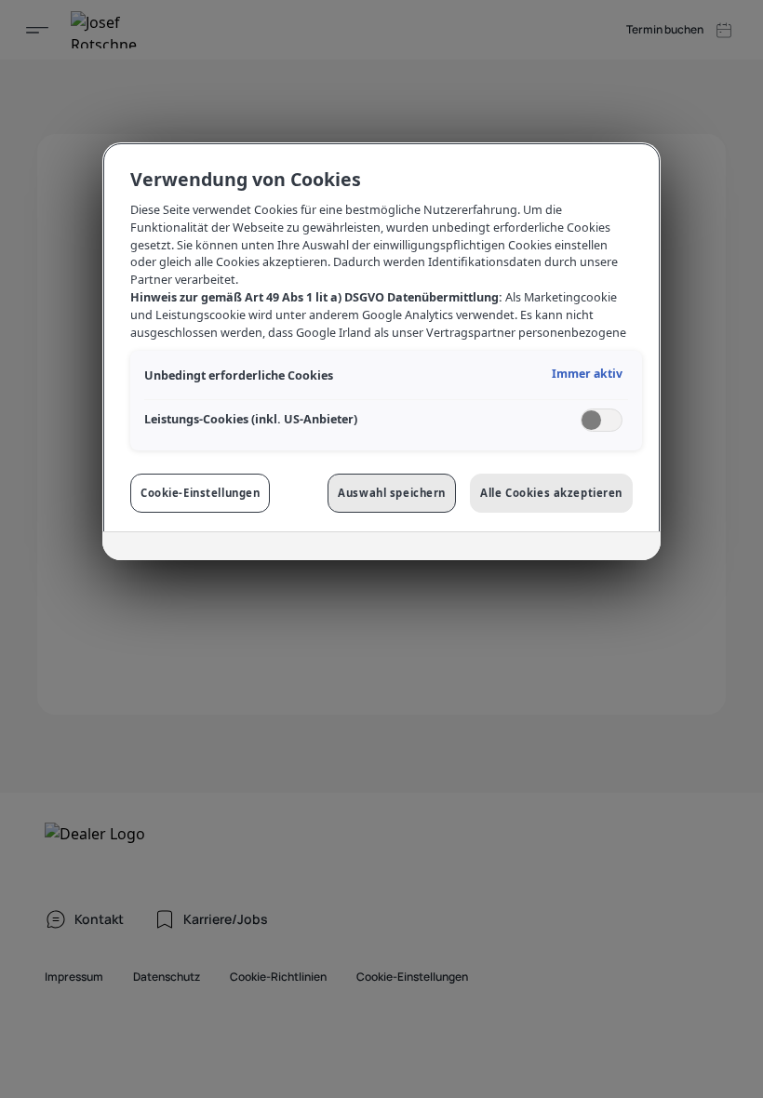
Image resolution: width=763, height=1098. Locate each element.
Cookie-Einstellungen (200, 493)
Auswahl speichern (392, 493)
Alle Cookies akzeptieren (551, 493)
